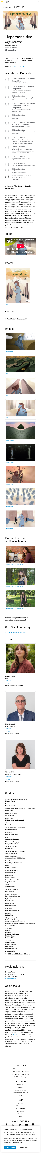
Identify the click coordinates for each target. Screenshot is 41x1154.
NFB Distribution (20, 1109)
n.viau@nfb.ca (10, 979)
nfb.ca (15, 1035)
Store (20, 1095)
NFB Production (20, 1106)
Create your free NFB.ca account (20, 1071)
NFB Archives (20, 1114)
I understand (10, 1147)
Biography (8, 681)
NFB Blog (20, 1103)
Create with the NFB (20, 1090)
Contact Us (20, 1087)
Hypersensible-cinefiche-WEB (15, 632)
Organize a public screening (20, 1093)
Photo (7, 683)
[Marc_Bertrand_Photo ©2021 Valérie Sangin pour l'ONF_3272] (20, 706)
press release (19, 66)
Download (10, 305)
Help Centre (20, 1085)
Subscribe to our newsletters (20, 1069)
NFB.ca (20, 1116)
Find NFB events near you (20, 1077)
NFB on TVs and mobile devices (20, 1074)
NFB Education (20, 1111)
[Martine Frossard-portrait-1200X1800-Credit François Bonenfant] (20, 658)
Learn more (24, 1147)
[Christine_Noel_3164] (20, 754)
